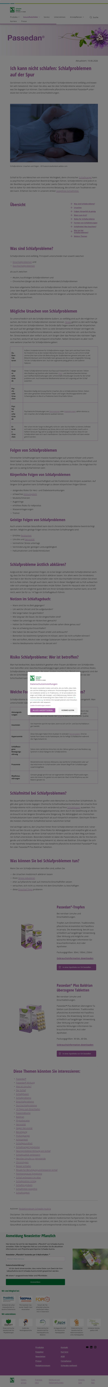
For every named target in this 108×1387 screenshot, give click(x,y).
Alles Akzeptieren (43, 710)
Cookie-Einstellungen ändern (40, 705)
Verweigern (67, 710)
